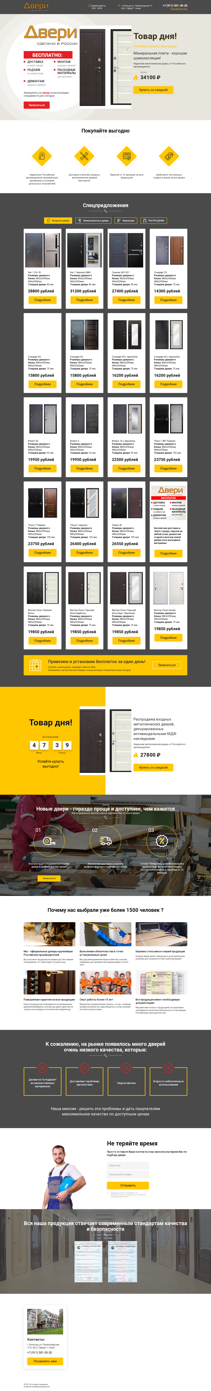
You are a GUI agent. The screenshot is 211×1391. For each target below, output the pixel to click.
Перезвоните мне (178, 9)
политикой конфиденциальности (128, 1196)
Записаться (37, 105)
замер (46, 92)
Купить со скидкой (153, 90)
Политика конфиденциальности (37, 1387)
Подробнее (42, 300)
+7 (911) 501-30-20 (175, 5)
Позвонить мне (45, 1361)
